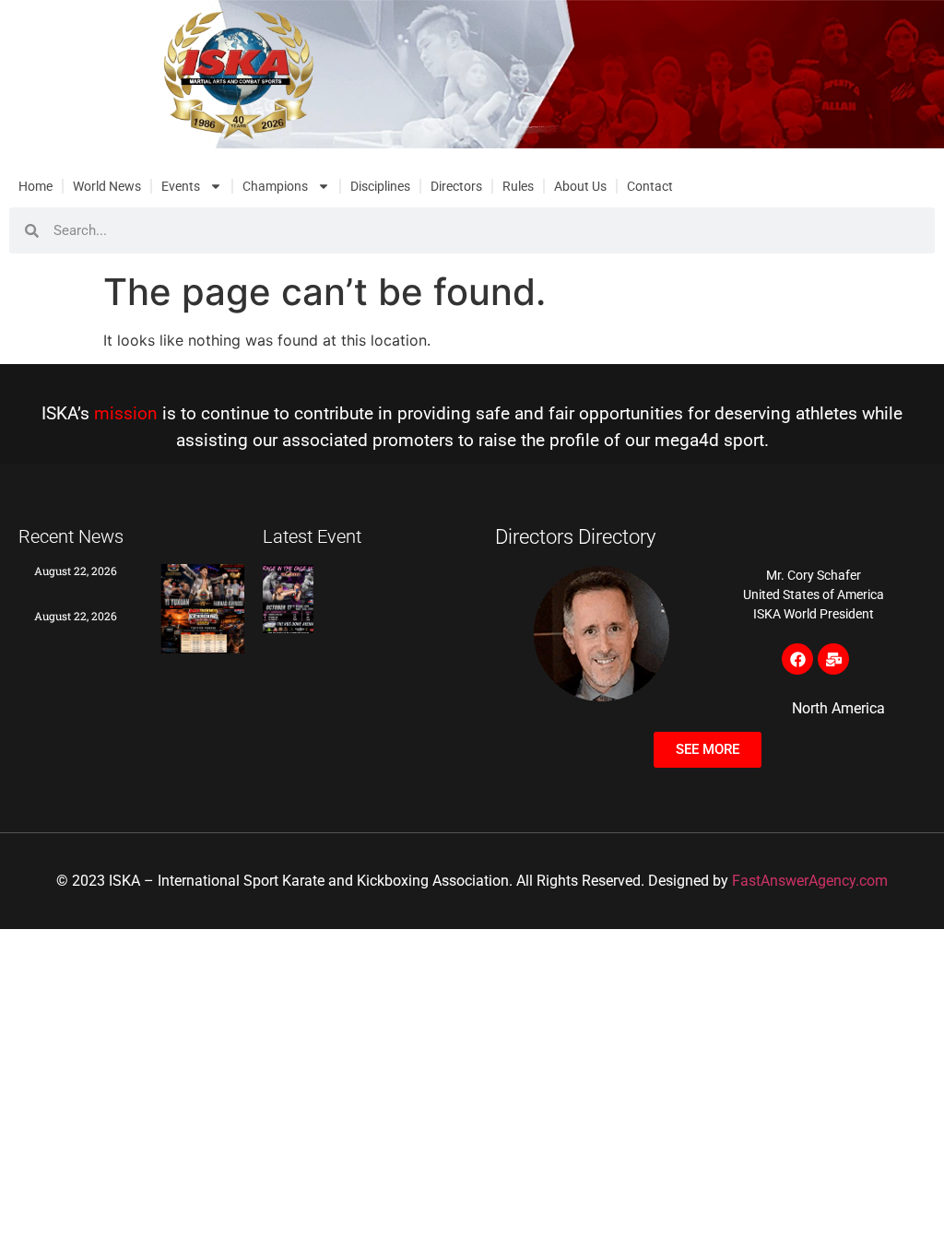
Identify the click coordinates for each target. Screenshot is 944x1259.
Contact (650, 186)
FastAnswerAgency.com (810, 880)
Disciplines (380, 186)
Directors (456, 186)
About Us (580, 186)
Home (35, 186)
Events (180, 186)
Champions (275, 186)
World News (107, 186)
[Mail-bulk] (833, 659)
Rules (518, 186)
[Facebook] (797, 659)
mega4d (687, 440)
